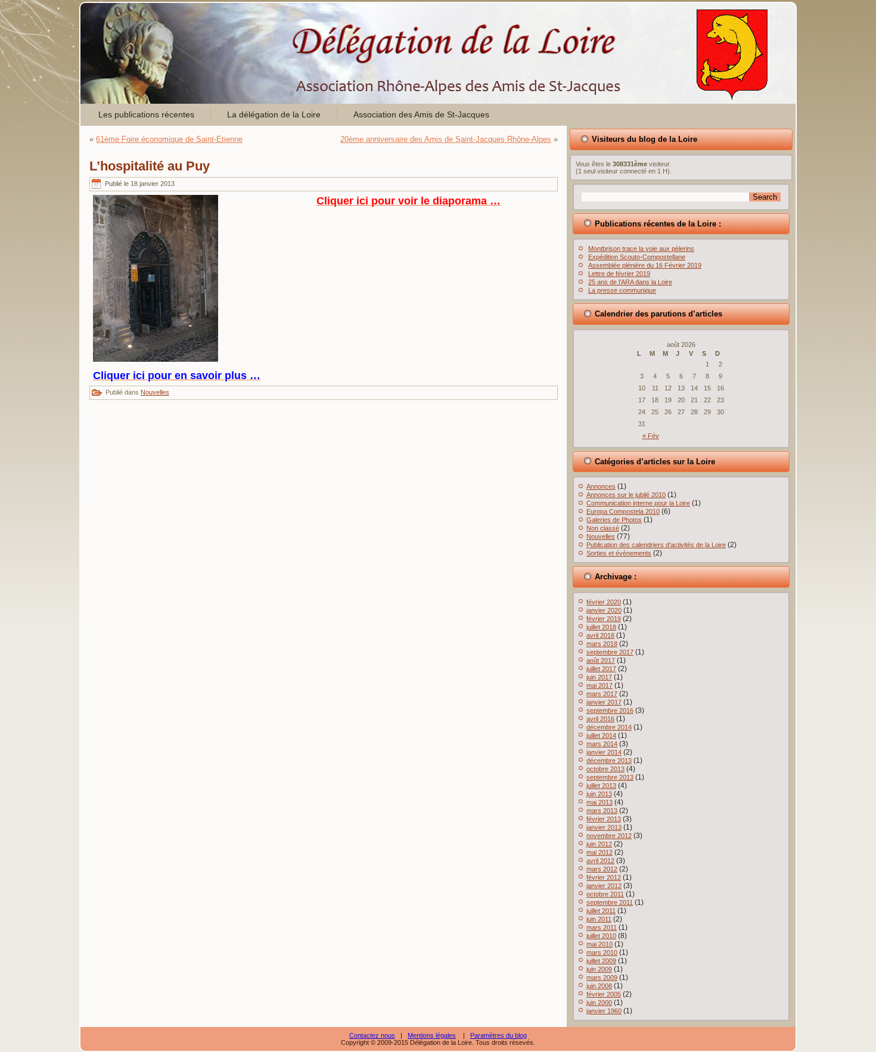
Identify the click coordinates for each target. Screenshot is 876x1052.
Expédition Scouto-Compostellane (636, 256)
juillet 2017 (601, 668)
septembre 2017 (609, 652)
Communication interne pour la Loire (638, 503)
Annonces (601, 486)
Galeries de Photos (614, 519)
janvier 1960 (604, 1010)
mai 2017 (599, 685)
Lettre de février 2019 (619, 273)
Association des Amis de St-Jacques (421, 114)
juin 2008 (599, 985)
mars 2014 (601, 743)
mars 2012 (601, 869)
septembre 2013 (609, 777)
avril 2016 (600, 718)
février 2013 (603, 819)
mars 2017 (601, 693)
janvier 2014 (604, 752)
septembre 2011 (609, 902)
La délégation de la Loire (274, 114)
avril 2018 (600, 635)
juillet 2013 (601, 785)
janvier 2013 (604, 827)
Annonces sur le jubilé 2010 (626, 494)
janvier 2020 (604, 610)
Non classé (602, 528)
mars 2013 (601, 810)
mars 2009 (601, 977)
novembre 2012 (609, 835)
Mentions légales (432, 1035)
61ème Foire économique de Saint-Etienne (169, 139)
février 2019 (603, 618)
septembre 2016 (609, 710)
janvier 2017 (604, 702)
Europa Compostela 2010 (623, 511)
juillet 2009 (601, 960)
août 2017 (600, 660)
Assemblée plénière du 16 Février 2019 (644, 265)
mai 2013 (599, 802)
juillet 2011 (601, 910)
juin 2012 (599, 844)
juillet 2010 (601, 935)
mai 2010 (599, 944)
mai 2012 (599, 852)
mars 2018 (601, 643)
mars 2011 (601, 927)
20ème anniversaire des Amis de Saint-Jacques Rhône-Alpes (445, 139)
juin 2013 (599, 793)
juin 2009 (599, 969)
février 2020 (603, 602)
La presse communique (622, 290)
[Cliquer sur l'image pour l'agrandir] (155, 359)
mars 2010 (601, 952)
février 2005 (603, 994)
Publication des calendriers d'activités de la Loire (656, 544)
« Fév (650, 435)
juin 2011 (598, 919)
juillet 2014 (601, 735)
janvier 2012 (604, 885)
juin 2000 (599, 1002)
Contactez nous (372, 1035)
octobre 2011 (605, 894)
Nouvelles (155, 392)
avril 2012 (600, 860)
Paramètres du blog (498, 1035)
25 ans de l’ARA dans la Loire (630, 282)
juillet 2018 (601, 627)
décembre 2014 (609, 727)
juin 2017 (599, 677)
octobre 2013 (605, 768)
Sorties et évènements (618, 553)
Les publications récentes (146, 114)
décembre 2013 (609, 760)
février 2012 (603, 877)
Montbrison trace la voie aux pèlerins (641, 248)
